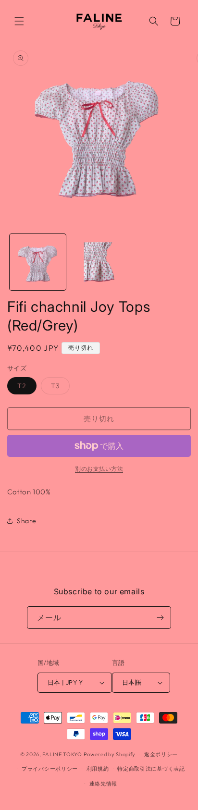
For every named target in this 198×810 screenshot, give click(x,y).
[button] (19, 21)
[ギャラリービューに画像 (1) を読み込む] (38, 262)
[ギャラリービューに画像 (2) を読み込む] (99, 262)
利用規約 (98, 768)
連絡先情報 (103, 783)
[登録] (160, 617)
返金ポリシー (161, 754)
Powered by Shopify (110, 753)
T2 (25, 387)
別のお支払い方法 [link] (99, 468)
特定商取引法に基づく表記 (151, 768)
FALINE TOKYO (62, 753)
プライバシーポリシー (50, 768)
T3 (58, 387)
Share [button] (27, 520)
